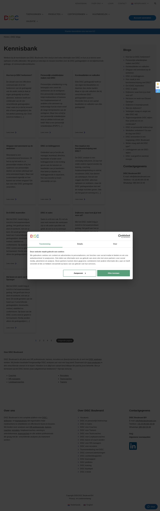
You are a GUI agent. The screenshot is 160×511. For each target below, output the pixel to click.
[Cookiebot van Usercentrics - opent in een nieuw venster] (120, 236)
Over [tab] (115, 244)
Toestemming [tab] (44, 244)
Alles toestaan (113, 273)
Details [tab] (80, 244)
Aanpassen (78, 273)
